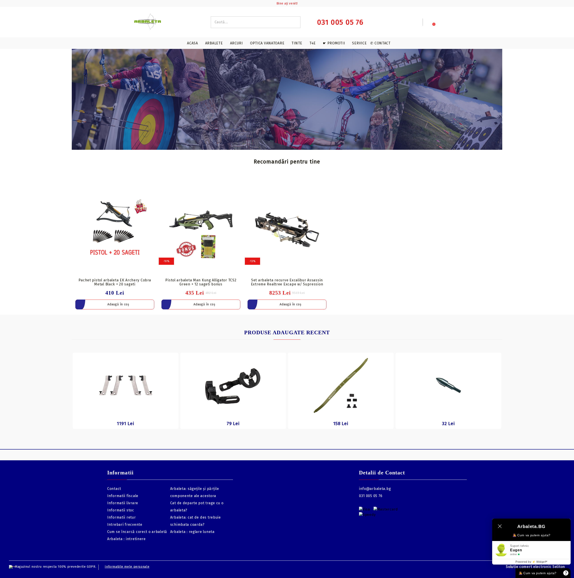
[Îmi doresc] (153, 187)
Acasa (192, 43)
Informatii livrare (122, 503)
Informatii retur (121, 517)
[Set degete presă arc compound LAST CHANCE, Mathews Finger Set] (125, 385)
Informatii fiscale (122, 496)
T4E (312, 43)
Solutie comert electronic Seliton (535, 567)
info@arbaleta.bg (375, 489)
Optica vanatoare (267, 43)
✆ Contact (380, 43)
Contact (114, 489)
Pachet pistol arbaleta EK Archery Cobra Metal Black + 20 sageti (114, 282)
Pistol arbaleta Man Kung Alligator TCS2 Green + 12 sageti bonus (200, 282)
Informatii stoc (120, 510)
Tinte (296, 43)
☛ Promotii (334, 43)
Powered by (531, 561)
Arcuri (236, 43)
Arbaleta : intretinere (126, 539)
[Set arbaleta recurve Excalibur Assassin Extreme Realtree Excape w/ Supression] (287, 229)
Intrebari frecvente (124, 524)
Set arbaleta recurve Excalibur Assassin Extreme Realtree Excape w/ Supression (287, 282)
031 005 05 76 (371, 496)
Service (359, 43)
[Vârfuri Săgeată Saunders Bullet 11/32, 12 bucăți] (448, 385)
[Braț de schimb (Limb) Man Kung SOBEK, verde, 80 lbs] (340, 385)
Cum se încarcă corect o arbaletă (137, 532)
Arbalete (214, 43)
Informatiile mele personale (127, 567)
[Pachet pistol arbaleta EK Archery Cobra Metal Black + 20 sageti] (115, 229)
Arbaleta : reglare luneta (192, 532)
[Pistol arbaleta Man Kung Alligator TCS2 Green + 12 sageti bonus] (201, 229)
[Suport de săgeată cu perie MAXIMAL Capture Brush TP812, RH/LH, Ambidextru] (233, 385)
